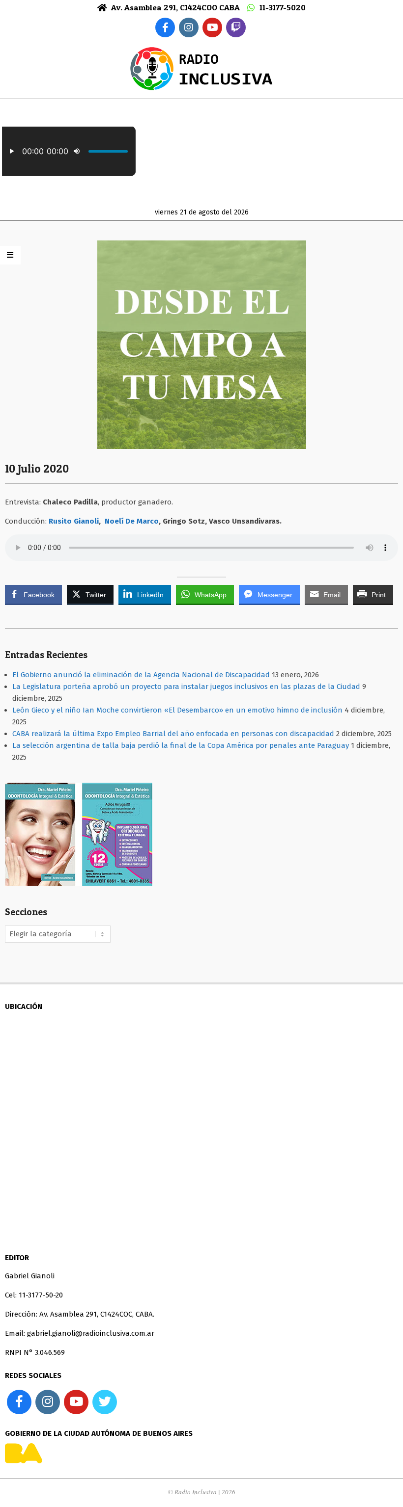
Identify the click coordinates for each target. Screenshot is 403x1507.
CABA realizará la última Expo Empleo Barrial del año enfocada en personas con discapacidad (173, 733)
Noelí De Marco (132, 521)
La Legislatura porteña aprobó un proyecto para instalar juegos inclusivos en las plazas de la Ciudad (186, 686)
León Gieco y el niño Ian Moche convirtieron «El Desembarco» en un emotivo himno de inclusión (177, 710)
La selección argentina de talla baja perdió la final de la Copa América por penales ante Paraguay (180, 745)
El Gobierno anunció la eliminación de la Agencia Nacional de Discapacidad (141, 674)
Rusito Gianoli (74, 521)
